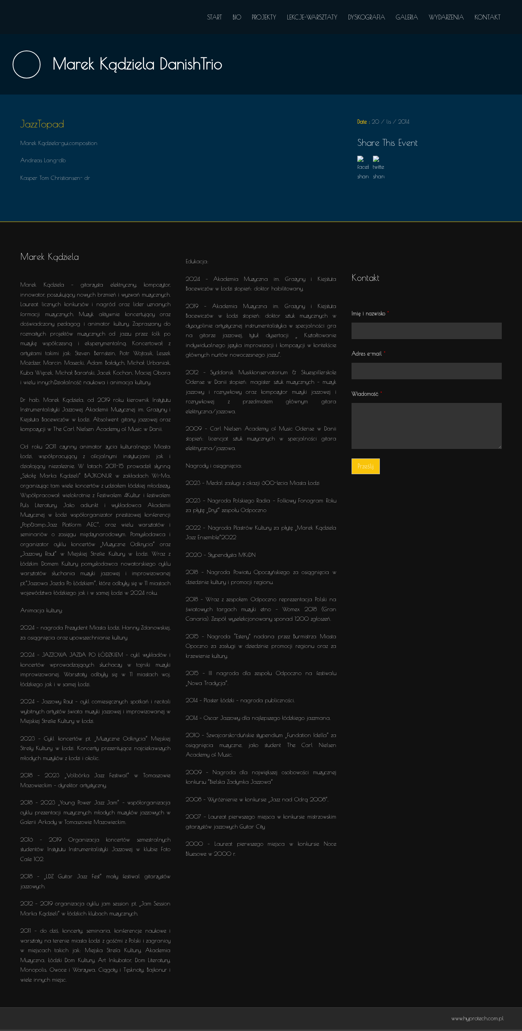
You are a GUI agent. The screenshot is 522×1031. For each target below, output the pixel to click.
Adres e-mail (369, 354)
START (214, 17)
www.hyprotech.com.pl (477, 1018)
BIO (237, 17)
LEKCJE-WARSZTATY (312, 17)
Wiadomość (367, 394)
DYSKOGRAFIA (366, 17)
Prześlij (366, 466)
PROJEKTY (264, 17)
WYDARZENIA (446, 17)
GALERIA (407, 17)
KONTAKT (488, 17)
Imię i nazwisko (370, 313)
